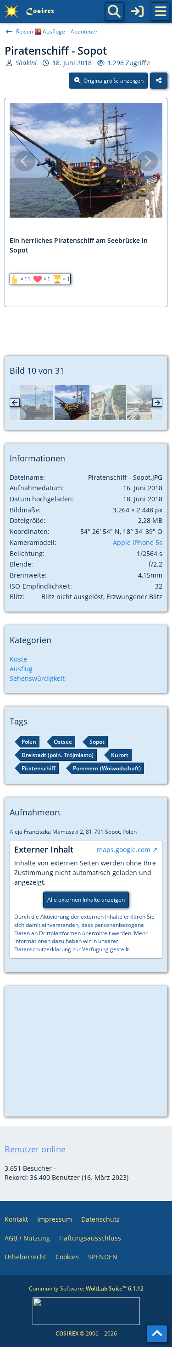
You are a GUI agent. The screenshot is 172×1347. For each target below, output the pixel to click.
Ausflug (21, 668)
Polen (29, 742)
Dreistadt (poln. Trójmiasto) (58, 755)
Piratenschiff (38, 768)
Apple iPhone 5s (137, 542)
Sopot (97, 742)
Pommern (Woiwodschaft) (107, 768)
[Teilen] (158, 81)
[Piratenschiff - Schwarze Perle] (35, 402)
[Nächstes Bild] (147, 161)
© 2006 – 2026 (86, 1333)
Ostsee (63, 742)
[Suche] (114, 11)
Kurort (119, 755)
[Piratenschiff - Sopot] (72, 402)
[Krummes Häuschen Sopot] (108, 402)
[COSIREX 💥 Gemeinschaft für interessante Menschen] (31, 11)
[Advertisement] (86, 327)
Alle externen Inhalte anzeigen (86, 900)
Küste (18, 659)
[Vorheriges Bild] (24, 161)
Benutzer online (35, 1149)
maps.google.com (123, 849)
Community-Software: (86, 1288)
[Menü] (160, 11)
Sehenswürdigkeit (37, 678)
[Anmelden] (137, 11)
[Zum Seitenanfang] (156, 1333)
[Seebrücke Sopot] (144, 402)
